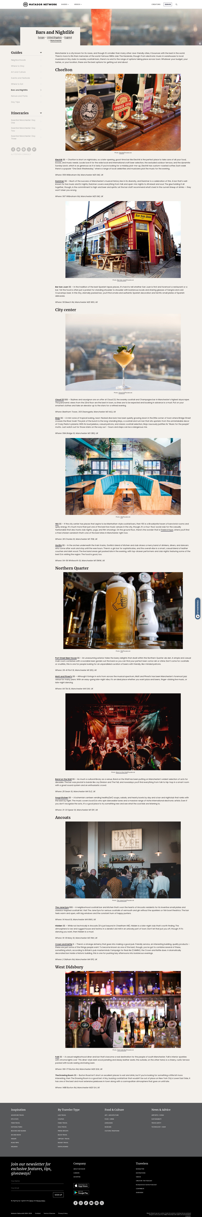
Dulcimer (59, 181)
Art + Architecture (112, 1115)
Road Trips (15, 1143)
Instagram (81, 1203)
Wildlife (13, 1139)
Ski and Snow (16, 1135)
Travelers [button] (142, 1163)
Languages (109, 1123)
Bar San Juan (121, 280)
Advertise (76, 1177)
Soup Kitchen (61, 797)
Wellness (14, 1147)
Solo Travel (62, 1127)
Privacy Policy (41, 1201)
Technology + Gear (159, 1127)
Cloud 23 (122, 393)
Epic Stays (14, 1119)
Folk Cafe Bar (121, 1050)
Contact (38, 1213)
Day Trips (15, 102)
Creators (156, 4)
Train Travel (15, 1123)
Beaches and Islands (18, 1131)
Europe (41, 37)
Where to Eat (17, 84)
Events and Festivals (20, 78)
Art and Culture (18, 72)
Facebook (75, 1203)
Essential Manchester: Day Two (23, 129)
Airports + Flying (158, 1115)
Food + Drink (109, 1119)
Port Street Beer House (66, 658)
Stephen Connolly (22, 154)
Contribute (140, 1189)
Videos (77, 4)
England (68, 37)
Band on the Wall (121, 772)
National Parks (16, 1127)
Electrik (121, 153)
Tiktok (86, 1203)
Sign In (168, 4)
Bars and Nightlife (19, 90)
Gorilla (58, 545)
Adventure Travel (17, 1115)
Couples (61, 1119)
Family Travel (62, 1123)
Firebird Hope (167, 529)
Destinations (140, 1173)
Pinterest (96, 1203)
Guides (64, 4)
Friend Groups (63, 1131)
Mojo (57, 418)
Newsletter (140, 1169)
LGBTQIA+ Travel (63, 1139)
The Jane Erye (121, 900)
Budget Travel (63, 1143)
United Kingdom (54, 37)
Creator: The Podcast (144, 1181)
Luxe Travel (62, 1115)
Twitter (102, 1203)
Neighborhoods (18, 60)
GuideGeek (139, 1193)
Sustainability (156, 1119)
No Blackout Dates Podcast (146, 1185)
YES (121, 517)
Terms (31, 1201)
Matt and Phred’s (63, 676)
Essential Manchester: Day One (23, 121)
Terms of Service (49, 1213)
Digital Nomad (63, 1147)
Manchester (56, 40)
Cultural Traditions (112, 1131)
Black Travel (62, 1135)
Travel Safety (156, 1123)
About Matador (79, 1169)
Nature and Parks (19, 96)
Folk (57, 1056)
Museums (108, 1127)
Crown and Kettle (63, 944)
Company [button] (79, 1163)
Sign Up (58, 1195)
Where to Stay (17, 66)
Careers (76, 1173)
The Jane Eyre (62, 907)
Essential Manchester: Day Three (23, 137)
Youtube (91, 1203)
